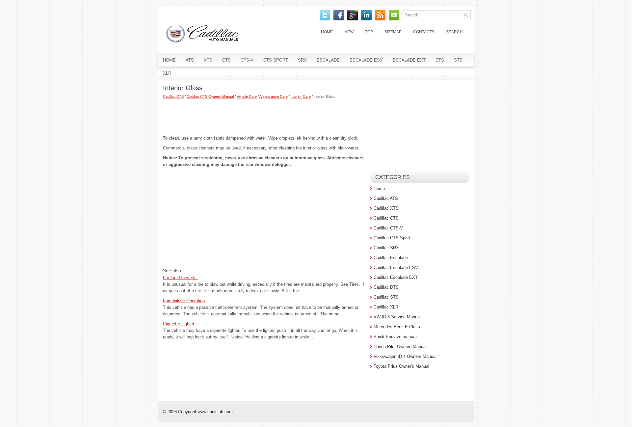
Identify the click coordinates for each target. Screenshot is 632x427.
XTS (208, 60)
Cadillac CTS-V (388, 228)
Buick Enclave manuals (396, 336)
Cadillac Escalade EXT (396, 277)
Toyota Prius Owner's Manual (401, 366)
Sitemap (393, 32)
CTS (226, 60)
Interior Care (301, 96)
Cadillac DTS (386, 287)
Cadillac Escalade (391, 257)
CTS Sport (275, 60)
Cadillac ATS (386, 198)
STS (458, 60)
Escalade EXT (409, 60)
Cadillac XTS (386, 208)
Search (454, 32)
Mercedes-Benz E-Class (397, 326)
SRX (302, 60)
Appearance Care (273, 96)
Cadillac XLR (386, 307)
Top (369, 32)
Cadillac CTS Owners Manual (210, 96)
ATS (190, 60)
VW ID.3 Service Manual (397, 316)
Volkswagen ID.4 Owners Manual (405, 356)
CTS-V (247, 60)
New (349, 32)
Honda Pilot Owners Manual (400, 346)
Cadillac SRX (386, 247)
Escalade (328, 60)
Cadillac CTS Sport (392, 237)
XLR (167, 73)
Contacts (423, 32)
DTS (439, 60)
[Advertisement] (264, 117)
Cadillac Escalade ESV (396, 267)
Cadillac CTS (173, 96)
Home (327, 32)
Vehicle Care (247, 96)
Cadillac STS (386, 297)
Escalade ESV (366, 60)
